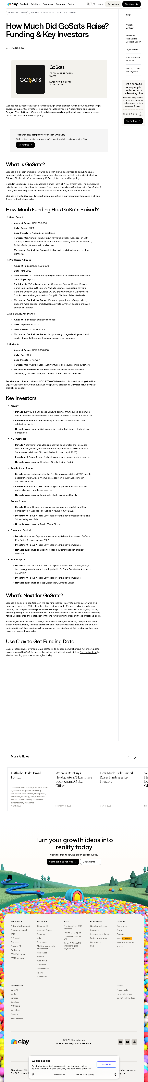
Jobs (119, 938)
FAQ (92, 946)
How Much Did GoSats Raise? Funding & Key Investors (53, 12)
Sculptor (41, 934)
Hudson (87, 1043)
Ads (39, 938)
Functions (41, 964)
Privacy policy (123, 990)
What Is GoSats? (130, 26)
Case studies (17, 1018)
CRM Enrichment (18, 954)
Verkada (14, 998)
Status (120, 946)
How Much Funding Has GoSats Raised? (133, 39)
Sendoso (15, 1002)
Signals (40, 956)
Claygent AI (42, 926)
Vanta (13, 994)
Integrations (43, 969)
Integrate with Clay (125, 942)
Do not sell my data (126, 998)
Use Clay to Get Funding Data (133, 70)
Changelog (42, 977)
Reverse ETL (16, 946)
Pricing (40, 973)
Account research (19, 930)
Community (95, 942)
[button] (128, 758)
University (94, 930)
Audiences (42, 953)
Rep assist (15, 942)
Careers (120, 934)
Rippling (14, 1014)
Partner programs (98, 938)
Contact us (122, 926)
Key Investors (132, 49)
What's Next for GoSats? (133, 59)
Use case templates (99, 934)
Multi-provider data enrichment (46, 947)
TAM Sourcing (17, 958)
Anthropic (15, 1006)
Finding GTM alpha (72, 933)
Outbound (16, 950)
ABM (13, 934)
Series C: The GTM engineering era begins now (72, 945)
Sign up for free (88, 652)
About (120, 930)
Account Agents (44, 930)
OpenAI (14, 990)
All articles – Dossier (17, 13)
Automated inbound (20, 926)
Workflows (42, 961)
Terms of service (124, 994)
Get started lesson (99, 926)
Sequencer (42, 942)
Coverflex (15, 1010)
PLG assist (15, 938)
